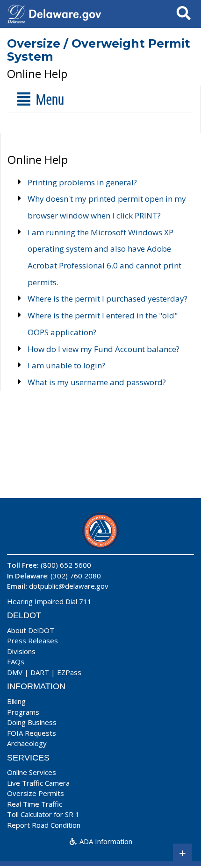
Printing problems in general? (82, 182)
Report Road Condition (43, 825)
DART (39, 672)
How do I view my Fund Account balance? (103, 349)
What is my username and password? (97, 382)
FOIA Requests (31, 733)
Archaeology (27, 743)
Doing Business (32, 722)
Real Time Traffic (34, 804)
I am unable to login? (66, 365)
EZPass (69, 672)
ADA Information (105, 841)
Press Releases (32, 640)
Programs (23, 712)
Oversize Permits (35, 793)
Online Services (31, 772)
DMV (14, 672)
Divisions (21, 651)
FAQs (15, 661)
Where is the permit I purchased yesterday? (107, 298)
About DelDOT (30, 630)
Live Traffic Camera (38, 783)
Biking (16, 701)
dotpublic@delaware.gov (68, 586)
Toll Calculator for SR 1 (43, 814)
